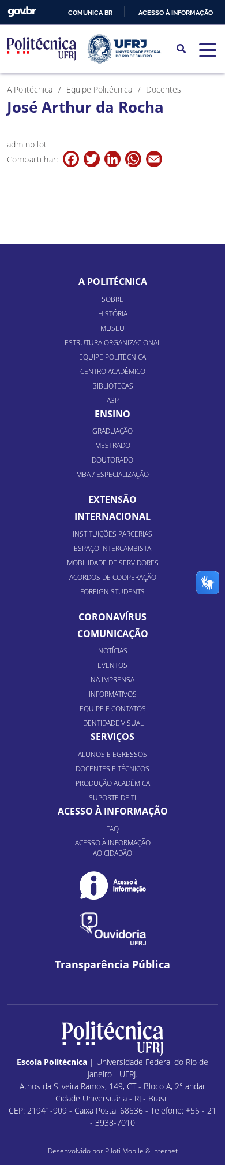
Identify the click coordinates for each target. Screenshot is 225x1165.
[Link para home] (112, 1038)
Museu (112, 328)
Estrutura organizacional (113, 342)
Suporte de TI (112, 797)
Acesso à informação (175, 13)
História (112, 314)
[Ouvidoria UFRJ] (113, 928)
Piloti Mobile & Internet (141, 1151)
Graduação (112, 431)
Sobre (112, 299)
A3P (113, 400)
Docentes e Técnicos (112, 769)
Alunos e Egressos (112, 754)
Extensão (112, 499)
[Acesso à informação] (113, 885)
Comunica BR (90, 13)
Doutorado (112, 460)
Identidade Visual (112, 723)
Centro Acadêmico (112, 371)
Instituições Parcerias (112, 534)
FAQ (112, 829)
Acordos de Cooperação (112, 577)
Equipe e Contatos (113, 708)
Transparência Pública (112, 964)
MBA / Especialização (112, 474)
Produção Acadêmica (113, 783)
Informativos (113, 694)
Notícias (112, 651)
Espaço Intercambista (112, 548)
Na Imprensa (112, 680)
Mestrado (112, 445)
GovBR (21, 11)
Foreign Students (112, 592)
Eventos (112, 665)
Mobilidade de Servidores (113, 563)
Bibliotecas (112, 386)
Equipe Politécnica (112, 357)
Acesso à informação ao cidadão (113, 848)
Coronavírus (112, 617)
